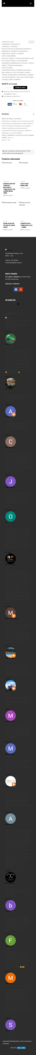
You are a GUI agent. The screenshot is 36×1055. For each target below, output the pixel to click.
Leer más (8, 332)
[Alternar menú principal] (31, 3)
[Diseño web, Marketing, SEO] (21, 1047)
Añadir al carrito (20, 87)
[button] (18, 304)
